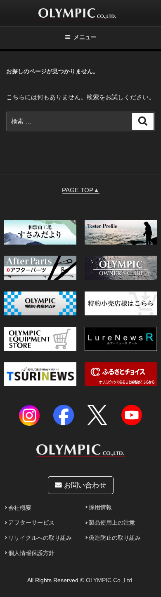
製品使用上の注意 (112, 523)
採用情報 (100, 507)
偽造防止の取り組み (115, 538)
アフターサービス (31, 523)
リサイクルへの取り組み (40, 538)
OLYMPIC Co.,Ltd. (110, 580)
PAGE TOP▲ (80, 190)
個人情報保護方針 (31, 553)
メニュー (85, 37)
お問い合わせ (84, 485)
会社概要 (19, 508)
